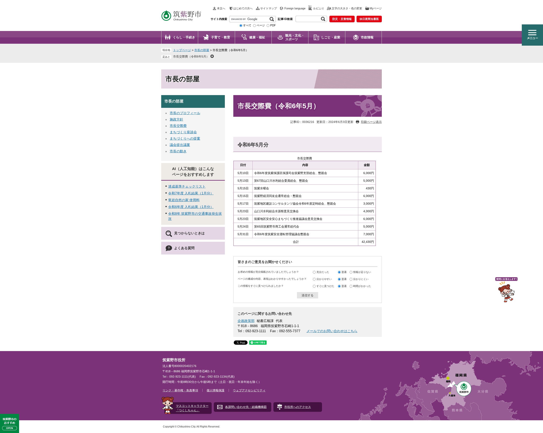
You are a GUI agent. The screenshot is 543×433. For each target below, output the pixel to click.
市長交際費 (178, 126)
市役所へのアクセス (297, 407)
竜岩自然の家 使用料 (184, 200)
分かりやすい (324, 279)
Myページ (376, 8)
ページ (261, 25)
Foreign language (294, 8)
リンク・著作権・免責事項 (180, 390)
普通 (344, 272)
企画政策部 (246, 321)
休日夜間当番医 (369, 19)
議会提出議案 (180, 145)
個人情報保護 (215, 390)
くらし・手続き (184, 37)
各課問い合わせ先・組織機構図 (246, 407)
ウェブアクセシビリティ (249, 390)
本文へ (221, 8)
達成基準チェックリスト (187, 186)
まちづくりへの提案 (185, 138)
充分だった (322, 272)
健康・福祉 (257, 37)
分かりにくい (360, 279)
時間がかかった (362, 286)
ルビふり (318, 8)
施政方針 (176, 119)
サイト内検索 (219, 19)
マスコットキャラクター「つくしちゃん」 (192, 408)
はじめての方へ (243, 8)
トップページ (182, 50)
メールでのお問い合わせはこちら (331, 331)
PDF (273, 25)
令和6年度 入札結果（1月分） (191, 207)
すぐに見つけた (325, 286)
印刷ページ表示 (371, 122)
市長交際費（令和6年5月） (191, 56)
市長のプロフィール (185, 113)
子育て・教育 (220, 37)
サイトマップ (268, 8)
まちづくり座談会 (183, 132)
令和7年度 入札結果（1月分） (191, 193)
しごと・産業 (330, 37)
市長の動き (178, 151)
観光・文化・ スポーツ (294, 37)
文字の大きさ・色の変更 (347, 8)
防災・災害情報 (342, 19)
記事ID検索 (285, 19)
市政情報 (367, 37)
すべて (247, 25)
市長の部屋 (201, 50)
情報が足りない (362, 272)
